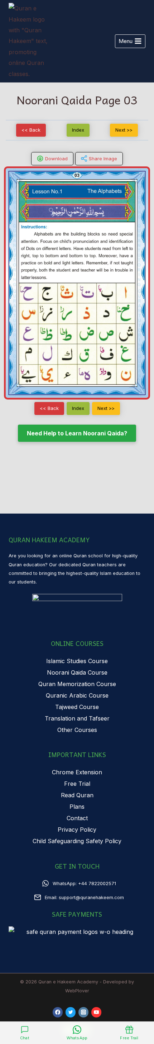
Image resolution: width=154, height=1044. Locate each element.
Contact (77, 818)
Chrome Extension (77, 772)
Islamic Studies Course (77, 661)
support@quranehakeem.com (91, 897)
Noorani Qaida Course (77, 672)
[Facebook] (58, 1012)
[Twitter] (71, 1012)
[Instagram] (83, 1012)
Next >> (124, 130)
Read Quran (77, 795)
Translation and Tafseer (77, 718)
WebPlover (77, 990)
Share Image (103, 158)
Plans (77, 806)
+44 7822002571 (97, 883)
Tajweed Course (77, 706)
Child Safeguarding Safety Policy (77, 841)
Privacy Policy (77, 829)
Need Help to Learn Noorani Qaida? (77, 433)
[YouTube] (96, 1012)
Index (78, 130)
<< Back (30, 130)
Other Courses (77, 729)
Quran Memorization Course (77, 684)
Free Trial (77, 783)
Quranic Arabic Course (77, 695)
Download (56, 158)
